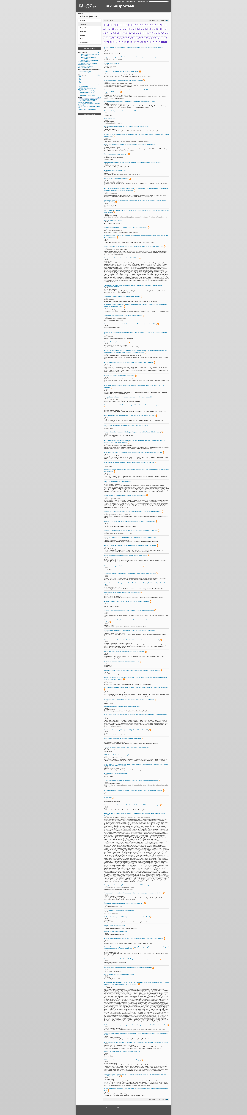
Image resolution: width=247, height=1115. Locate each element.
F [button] (128, 29)
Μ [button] (156, 33)
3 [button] (142, 25)
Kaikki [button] (164, 42)
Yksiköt (82, 35)
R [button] (103, 33)
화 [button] (159, 42)
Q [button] (165, 29)
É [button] (125, 29)
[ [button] (128, 25)
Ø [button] (138, 33)
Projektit (83, 28)
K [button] (141, 29)
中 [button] (107, 42)
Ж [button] (107, 37)
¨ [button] (114, 25)
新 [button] (132, 42)
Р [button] (131, 37)
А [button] (162, 33)
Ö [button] (136, 33)
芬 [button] (150, 42)
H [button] (133, 29)
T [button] (109, 33)
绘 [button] (147, 42)
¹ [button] (141, 33)
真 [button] (141, 42)
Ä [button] (133, 33)
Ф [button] (142, 37)
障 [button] (153, 42)
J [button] (138, 29)
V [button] (114, 33)
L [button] (146, 29)
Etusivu (82, 20)
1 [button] (137, 25)
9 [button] (157, 25)
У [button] (139, 37)
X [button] (120, 33)
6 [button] (150, 25)
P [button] (163, 29)
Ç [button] (117, 29)
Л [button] (117, 37)
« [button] (121, 25)
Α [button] (145, 33)
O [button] (154, 29)
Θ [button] (151, 33)
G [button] (131, 29)
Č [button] (115, 29)
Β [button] (148, 33)
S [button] (106, 33)
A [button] (160, 25)
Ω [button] (159, 33)
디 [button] (156, 42)
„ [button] (159, 37)
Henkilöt (83, 31)
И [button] (112, 37)
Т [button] (136, 37)
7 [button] (152, 25)
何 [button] (113, 42)
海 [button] (135, 42)
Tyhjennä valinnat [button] (89, 48)
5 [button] (147, 25)
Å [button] (130, 33)
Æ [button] (104, 29)
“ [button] (154, 37)
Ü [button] (125, 33)
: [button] (105, 25)
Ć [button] (112, 29)
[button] (88, 55)
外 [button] (122, 42)
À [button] (165, 25)
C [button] (109, 29)
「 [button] (165, 37)
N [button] (152, 29)
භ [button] (147, 37)
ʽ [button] (143, 33)
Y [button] (122, 33)
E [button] (123, 29)
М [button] (120, 37)
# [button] (135, 25)
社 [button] (144, 42)
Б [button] (165, 33)
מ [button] (144, 37)
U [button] (111, 33)
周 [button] (119, 42)
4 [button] (145, 25)
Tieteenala (83, 39)
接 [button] (128, 42)
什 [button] (110, 42)
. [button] (112, 25)
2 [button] (140, 25)
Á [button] (163, 25)
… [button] (162, 37)
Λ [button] (154, 33)
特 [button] (138, 42)
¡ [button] (107, 25)
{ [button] (130, 25)
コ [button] (104, 42)
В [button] (167, 33)
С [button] (134, 37)
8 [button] (155, 25)
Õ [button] (160, 29)
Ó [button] (157, 29)
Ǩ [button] (143, 29)
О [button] (126, 37)
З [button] (109, 37)
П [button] (128, 37)
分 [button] (116, 42)
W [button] (117, 33)
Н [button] (123, 37)
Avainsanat (84, 42)
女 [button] (125, 42)
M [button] (149, 29)
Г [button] (104, 37)
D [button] (120, 29)
